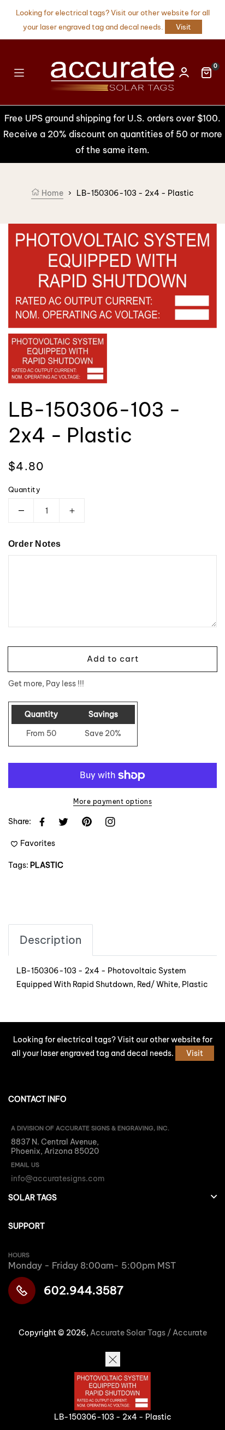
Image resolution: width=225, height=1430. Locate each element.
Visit (183, 26)
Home (51, 193)
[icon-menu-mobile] (19, 72)
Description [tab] (50, 940)
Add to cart (113, 658)
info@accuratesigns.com (58, 1178)
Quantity (24, 489)
